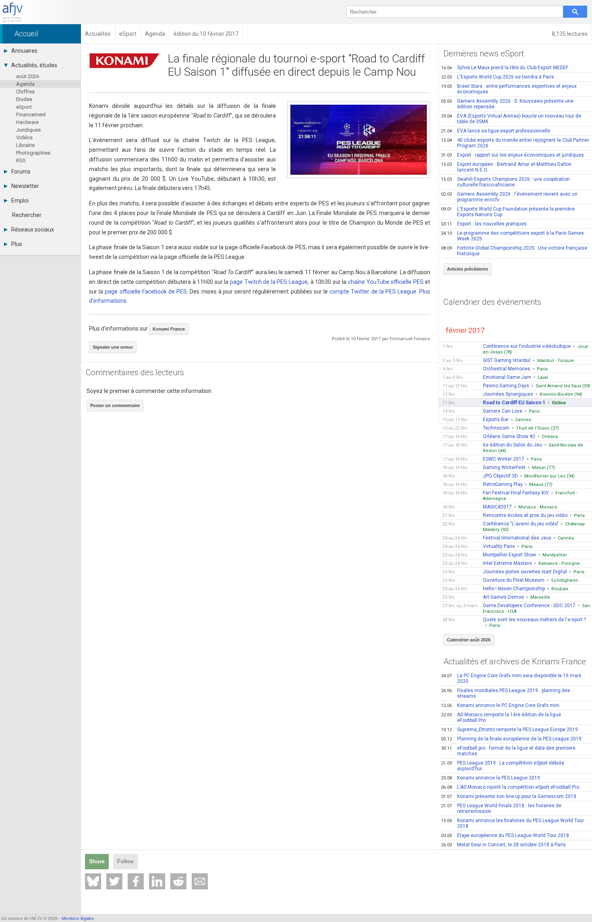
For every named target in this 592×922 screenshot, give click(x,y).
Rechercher (26, 215)
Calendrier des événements (492, 302)
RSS (21, 160)
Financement (31, 115)
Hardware (27, 122)
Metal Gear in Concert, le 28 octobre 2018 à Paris (503, 845)
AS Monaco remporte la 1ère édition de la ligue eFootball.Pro (501, 717)
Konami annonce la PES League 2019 (490, 778)
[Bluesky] (93, 881)
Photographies (33, 153)
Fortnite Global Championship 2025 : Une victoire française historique (514, 250)
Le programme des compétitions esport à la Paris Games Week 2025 (512, 236)
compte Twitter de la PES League (372, 291)
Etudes (24, 99)
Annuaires (24, 51)
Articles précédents (467, 269)
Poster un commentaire (115, 405)
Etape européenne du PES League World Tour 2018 (505, 835)
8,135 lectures (570, 34)
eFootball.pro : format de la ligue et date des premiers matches (508, 751)
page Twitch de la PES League (269, 282)
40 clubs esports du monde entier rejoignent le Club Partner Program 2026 (515, 143)
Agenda (25, 84)
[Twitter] (114, 881)
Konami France (169, 329)
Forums (21, 171)
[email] (200, 881)
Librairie (25, 145)
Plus (16, 244)
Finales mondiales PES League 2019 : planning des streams (505, 693)
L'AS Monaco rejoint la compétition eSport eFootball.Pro (510, 787)
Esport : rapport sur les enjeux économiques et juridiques (512, 155)
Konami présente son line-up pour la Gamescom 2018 (508, 796)
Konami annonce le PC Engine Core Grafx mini (500, 705)
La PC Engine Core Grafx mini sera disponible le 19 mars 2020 (511, 678)
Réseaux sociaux (32, 229)
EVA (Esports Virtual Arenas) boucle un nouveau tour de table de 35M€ (511, 118)
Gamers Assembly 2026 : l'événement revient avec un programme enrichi (509, 197)
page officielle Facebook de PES (146, 291)
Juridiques (28, 130)
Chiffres (25, 92)
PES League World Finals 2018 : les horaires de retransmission (501, 808)
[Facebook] (136, 881)
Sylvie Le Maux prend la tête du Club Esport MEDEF (504, 67)
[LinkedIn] (157, 881)
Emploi (20, 200)
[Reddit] (178, 881)
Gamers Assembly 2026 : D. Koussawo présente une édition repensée (507, 104)
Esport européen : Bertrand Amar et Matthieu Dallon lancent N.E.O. (506, 167)
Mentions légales (78, 918)
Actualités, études (34, 65)
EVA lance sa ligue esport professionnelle (495, 131)
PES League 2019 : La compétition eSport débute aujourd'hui (502, 765)
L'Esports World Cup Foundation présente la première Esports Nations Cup (508, 211)
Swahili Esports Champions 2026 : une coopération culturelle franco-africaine (505, 182)
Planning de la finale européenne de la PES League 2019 (511, 739)
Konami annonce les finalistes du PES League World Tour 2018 (512, 823)
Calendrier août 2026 (469, 639)
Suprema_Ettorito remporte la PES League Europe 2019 (509, 729)
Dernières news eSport (483, 53)
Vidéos (24, 137)
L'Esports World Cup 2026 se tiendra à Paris (497, 77)
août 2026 (27, 76)
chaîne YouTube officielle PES (386, 282)
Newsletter (25, 186)
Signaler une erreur (113, 347)
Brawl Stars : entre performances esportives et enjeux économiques (509, 89)
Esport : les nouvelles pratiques (484, 224)
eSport (24, 107)
